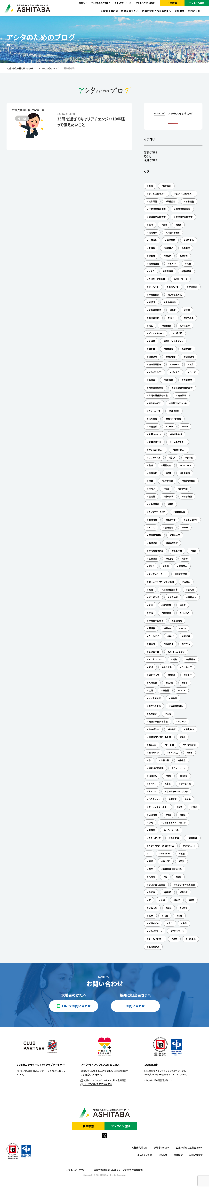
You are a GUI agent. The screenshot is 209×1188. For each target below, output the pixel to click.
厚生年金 (171, 356)
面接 (173, 310)
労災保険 (167, 612)
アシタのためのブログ (100, 2)
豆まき (151, 566)
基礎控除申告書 (183, 209)
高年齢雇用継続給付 (183, 387)
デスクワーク (178, 931)
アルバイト (154, 286)
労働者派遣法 (155, 310)
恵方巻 (170, 558)
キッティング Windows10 (161, 845)
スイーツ (175, 364)
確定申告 (171, 519)
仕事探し (153, 240)
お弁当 (186, 643)
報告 (185, 682)
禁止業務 (185, 473)
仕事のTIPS (150, 152)
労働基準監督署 (156, 620)
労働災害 (167, 605)
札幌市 (152, 876)
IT (150, 853)
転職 (187, 310)
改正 (183, 737)
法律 (169, 473)
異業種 (186, 248)
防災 (195, 807)
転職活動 (153, 473)
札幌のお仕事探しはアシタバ (19, 68)
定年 (171, 923)
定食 (168, 783)
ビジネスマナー (178, 442)
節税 (151, 861)
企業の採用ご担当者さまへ (156, 11)
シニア (193, 372)
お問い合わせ (195, 11)
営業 (179, 224)
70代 (165, 915)
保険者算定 (172, 543)
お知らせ (82, 2)
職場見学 (153, 232)
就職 (151, 589)
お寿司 (184, 775)
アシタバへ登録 (196, 3)
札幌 (163, 900)
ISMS (185, 527)
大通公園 (178, 333)
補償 (183, 605)
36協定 (152, 302)
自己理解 (171, 240)
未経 (180, 915)
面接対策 (153, 519)
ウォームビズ (154, 411)
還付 (151, 224)
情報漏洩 (169, 527)
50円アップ (154, 674)
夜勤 (194, 550)
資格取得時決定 (156, 550)
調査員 (152, 348)
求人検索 (173, 597)
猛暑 (188, 799)
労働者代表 (154, 294)
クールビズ (154, 636)
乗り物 (168, 628)
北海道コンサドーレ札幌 (160, 737)
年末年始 (177, 550)
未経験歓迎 (154, 946)
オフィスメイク (155, 372)
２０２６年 (153, 907)
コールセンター (156, 938)
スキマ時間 (168, 480)
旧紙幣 (152, 643)
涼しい (173, 457)
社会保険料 (154, 504)
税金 (182, 853)
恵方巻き (153, 713)
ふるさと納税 (191, 519)
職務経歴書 (154, 263)
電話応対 (167, 465)
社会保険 (153, 356)
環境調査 (187, 348)
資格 (175, 659)
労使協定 (193, 286)
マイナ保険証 (155, 698)
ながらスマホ (155, 706)
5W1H (182, 690)
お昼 (169, 775)
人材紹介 (153, 682)
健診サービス (155, 403)
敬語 (151, 465)
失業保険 (187, 379)
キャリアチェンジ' (157, 512)
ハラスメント (154, 799)
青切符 (168, 892)
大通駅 (152, 341)
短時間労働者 (155, 364)
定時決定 (175, 535)
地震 (169, 814)
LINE (185, 426)
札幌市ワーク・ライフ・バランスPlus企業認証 (105, 1080)
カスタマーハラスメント (177, 791)
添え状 (168, 255)
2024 (183, 628)
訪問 (151, 480)
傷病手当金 (154, 729)
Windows (165, 853)
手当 (151, 612)
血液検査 (153, 558)
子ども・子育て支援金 (185, 884)
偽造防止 (169, 643)
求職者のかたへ (130, 11)
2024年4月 (154, 597)
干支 (182, 861)
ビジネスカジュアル (185, 193)
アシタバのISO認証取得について (160, 1080)
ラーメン (152, 783)
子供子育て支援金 (157, 884)
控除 (171, 504)
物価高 (172, 674)
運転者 (184, 892)
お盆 (185, 923)
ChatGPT (186, 465)
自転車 (152, 892)
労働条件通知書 (170, 589)
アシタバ (185, 612)
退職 (166, 566)
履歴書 (152, 255)
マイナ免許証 (190, 744)
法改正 (187, 581)
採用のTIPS (150, 160)
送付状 (184, 255)
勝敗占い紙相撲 (156, 768)
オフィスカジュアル (157, 193)
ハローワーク (181, 279)
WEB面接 (174, 411)
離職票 (152, 830)
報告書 (166, 690)
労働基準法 (170, 302)
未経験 (152, 248)
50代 (151, 667)
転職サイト (154, 923)
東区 (151, 325)
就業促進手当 (155, 442)
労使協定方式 (175, 294)
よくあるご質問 (144, 1154)
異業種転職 (180, 512)
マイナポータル (172, 830)
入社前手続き (173, 232)
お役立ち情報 (189, 480)
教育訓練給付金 (156, 387)
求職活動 (189, 240)
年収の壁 (165, 760)
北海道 (173, 799)
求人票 (191, 589)
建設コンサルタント (174, 341)
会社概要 (180, 11)
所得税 (152, 628)
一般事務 (191, 938)
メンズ (152, 527)
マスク (151, 271)
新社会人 (192, 597)
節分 (185, 558)
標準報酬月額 (155, 535)
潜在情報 (187, 271)
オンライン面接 (174, 418)
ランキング (187, 667)
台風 (151, 822)
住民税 (152, 496)
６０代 (184, 907)
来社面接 (153, 418)
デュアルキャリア (156, 333)
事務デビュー (180, 449)
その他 (147, 156)
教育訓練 (193, 838)
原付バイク (154, 752)
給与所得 (153, 201)
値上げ (188, 674)
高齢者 (152, 379)
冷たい (152, 488)
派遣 (151, 185)
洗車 (190, 752)
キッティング (189, 845)
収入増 (170, 682)
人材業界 (185, 325)
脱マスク (176, 372)
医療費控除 (181, 574)
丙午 (151, 869)
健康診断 (182, 395)
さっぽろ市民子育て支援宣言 (97, 1084)
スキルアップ (154, 838)
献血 (180, 807)
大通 (167, 488)
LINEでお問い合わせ (76, 1006)
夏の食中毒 (154, 651)
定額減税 (177, 620)
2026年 (166, 861)
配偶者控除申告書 (157, 217)
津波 (183, 814)
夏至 (169, 907)
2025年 (152, 744)
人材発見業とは (109, 11)
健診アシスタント (179, 403)
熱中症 (182, 760)
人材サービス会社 (157, 279)
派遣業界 (169, 248)
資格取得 (174, 838)
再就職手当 (176, 434)
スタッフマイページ (123, 2)
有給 (179, 876)
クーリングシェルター (159, 807)
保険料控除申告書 (184, 217)
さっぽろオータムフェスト (174, 822)
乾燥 (188, 263)
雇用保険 (169, 379)
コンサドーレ (179, 768)
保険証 (174, 698)
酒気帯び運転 (177, 706)
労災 (151, 605)
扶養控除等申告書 (157, 209)
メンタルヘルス (156, 659)
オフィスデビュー (156, 449)
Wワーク (182, 721)
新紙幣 (187, 636)
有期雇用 (167, 185)
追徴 (165, 224)
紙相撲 (172, 729)
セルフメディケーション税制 (161, 581)
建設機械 (191, 659)
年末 (169, 713)
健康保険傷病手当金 (158, 721)
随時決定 (153, 543)
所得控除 (171, 201)
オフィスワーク (155, 931)
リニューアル (154, 457)
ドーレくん (173, 752)
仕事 (192, 900)
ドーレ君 (170, 744)
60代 (151, 915)
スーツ (170, 426)
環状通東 (189, 317)
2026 (177, 900)
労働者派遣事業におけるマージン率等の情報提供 (118, 1169)
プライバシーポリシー (76, 1169)
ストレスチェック (177, 651)
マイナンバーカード (157, 574)
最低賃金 (167, 667)
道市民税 (169, 496)
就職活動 (167, 325)
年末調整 (189, 201)
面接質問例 (154, 317)
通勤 (175, 938)
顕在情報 (168, 271)
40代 (171, 636)
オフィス (173, 263)
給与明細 (183, 488)
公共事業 (169, 348)
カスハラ (152, 791)
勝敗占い (189, 729)
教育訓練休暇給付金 (172, 869)
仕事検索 (172, 3)
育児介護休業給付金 (158, 395)
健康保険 (189, 356)
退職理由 (183, 566)
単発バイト (174, 286)
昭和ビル (153, 775)
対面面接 (153, 426)
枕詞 (151, 690)
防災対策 (153, 814)
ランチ (172, 317)
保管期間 (187, 496)
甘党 (191, 364)
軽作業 (189, 457)
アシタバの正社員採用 (145, 2)
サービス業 (186, 783)
